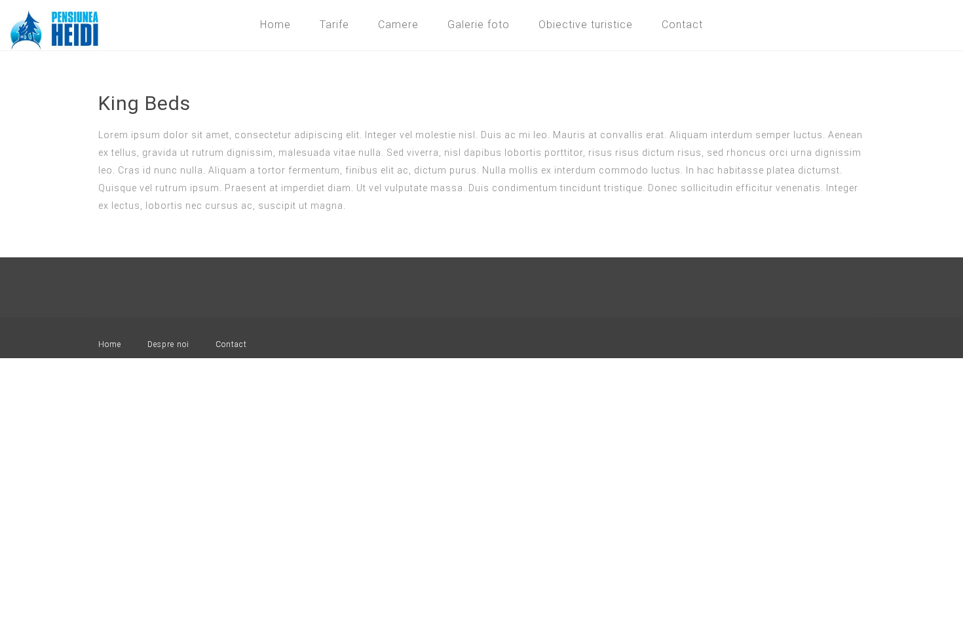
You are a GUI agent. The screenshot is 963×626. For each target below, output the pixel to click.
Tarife (334, 24)
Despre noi (168, 344)
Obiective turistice (585, 24)
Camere (398, 24)
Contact (682, 24)
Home (275, 24)
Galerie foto (478, 24)
